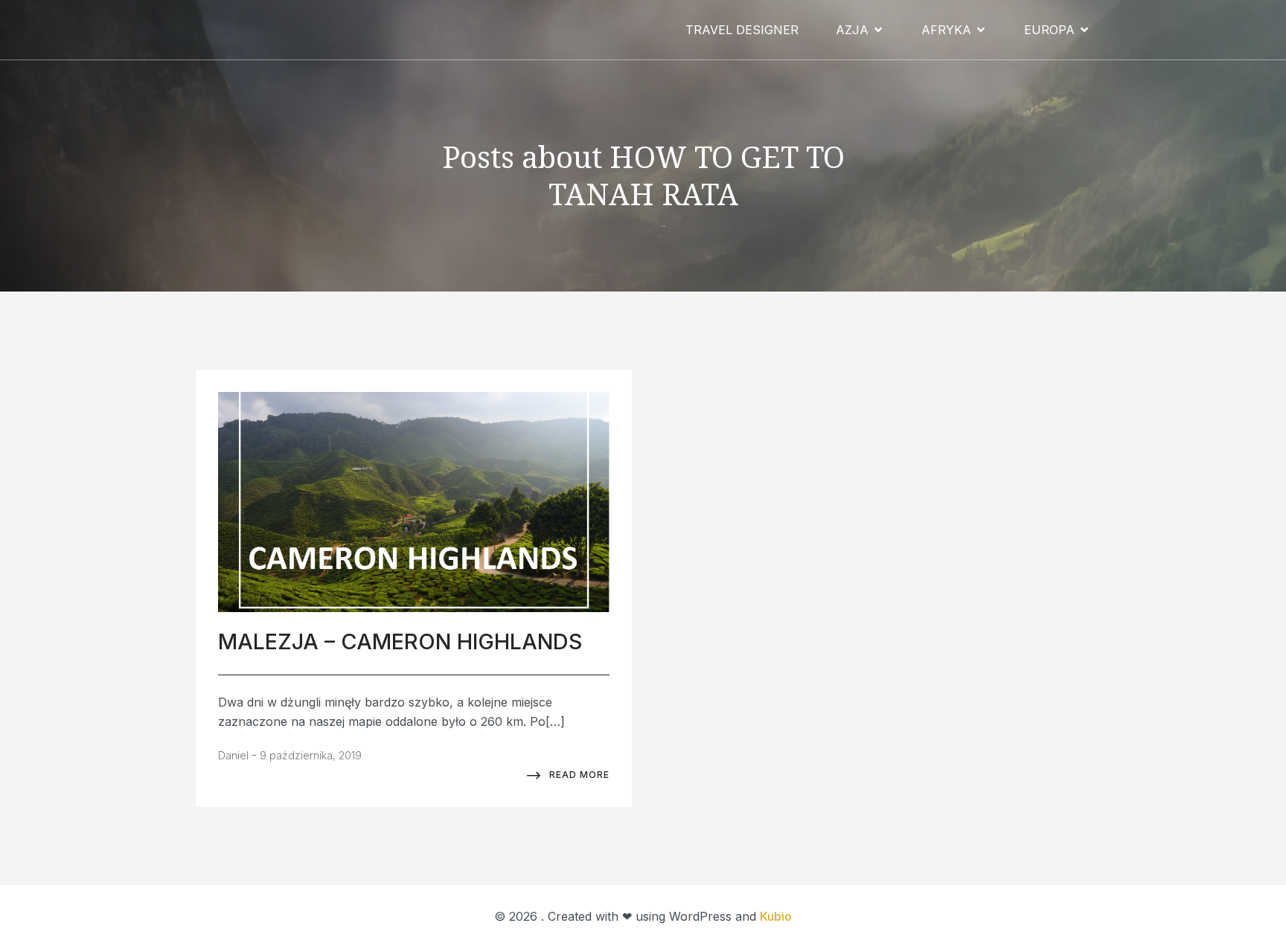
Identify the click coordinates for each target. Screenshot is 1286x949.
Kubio (776, 916)
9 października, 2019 (311, 755)
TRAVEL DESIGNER (742, 29)
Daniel (233, 755)
